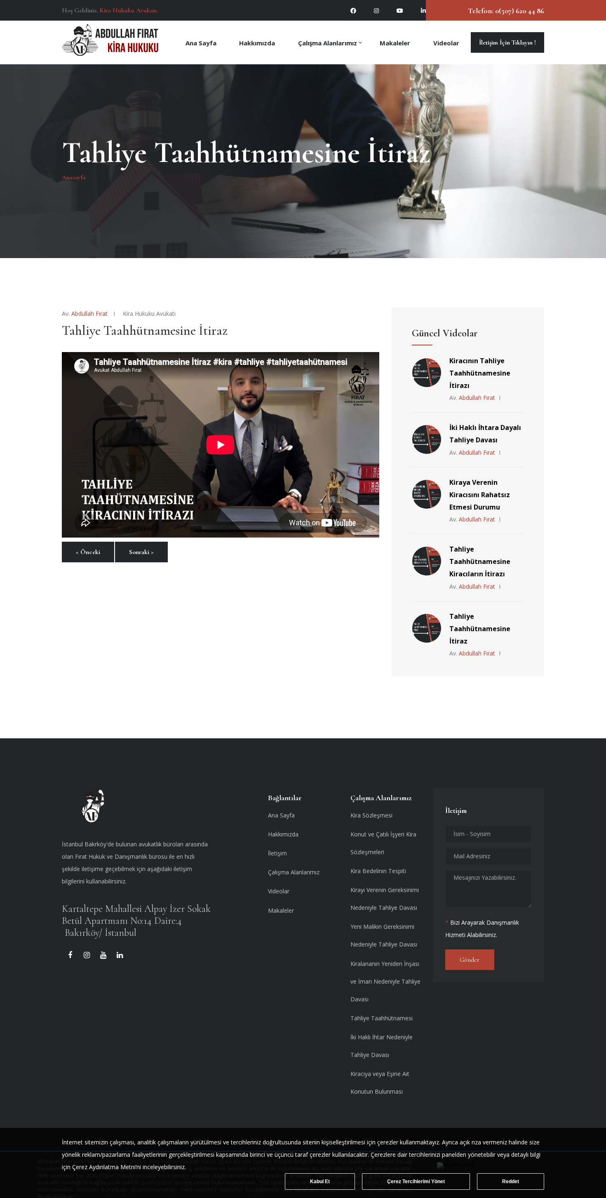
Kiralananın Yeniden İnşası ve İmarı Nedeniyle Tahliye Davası (385, 981)
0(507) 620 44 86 (518, 10)
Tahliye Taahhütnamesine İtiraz (479, 629)
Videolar (446, 42)
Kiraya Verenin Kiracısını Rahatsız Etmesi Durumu (479, 495)
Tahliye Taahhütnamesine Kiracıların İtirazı (479, 561)
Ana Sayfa (201, 42)
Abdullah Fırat (89, 313)
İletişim (277, 853)
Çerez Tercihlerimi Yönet (416, 1181)
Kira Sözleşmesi (371, 815)
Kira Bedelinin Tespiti (378, 871)
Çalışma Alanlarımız (327, 42)
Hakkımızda (257, 42)
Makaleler (395, 42)
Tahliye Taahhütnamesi (381, 1018)
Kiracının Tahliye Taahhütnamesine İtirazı (479, 373)
